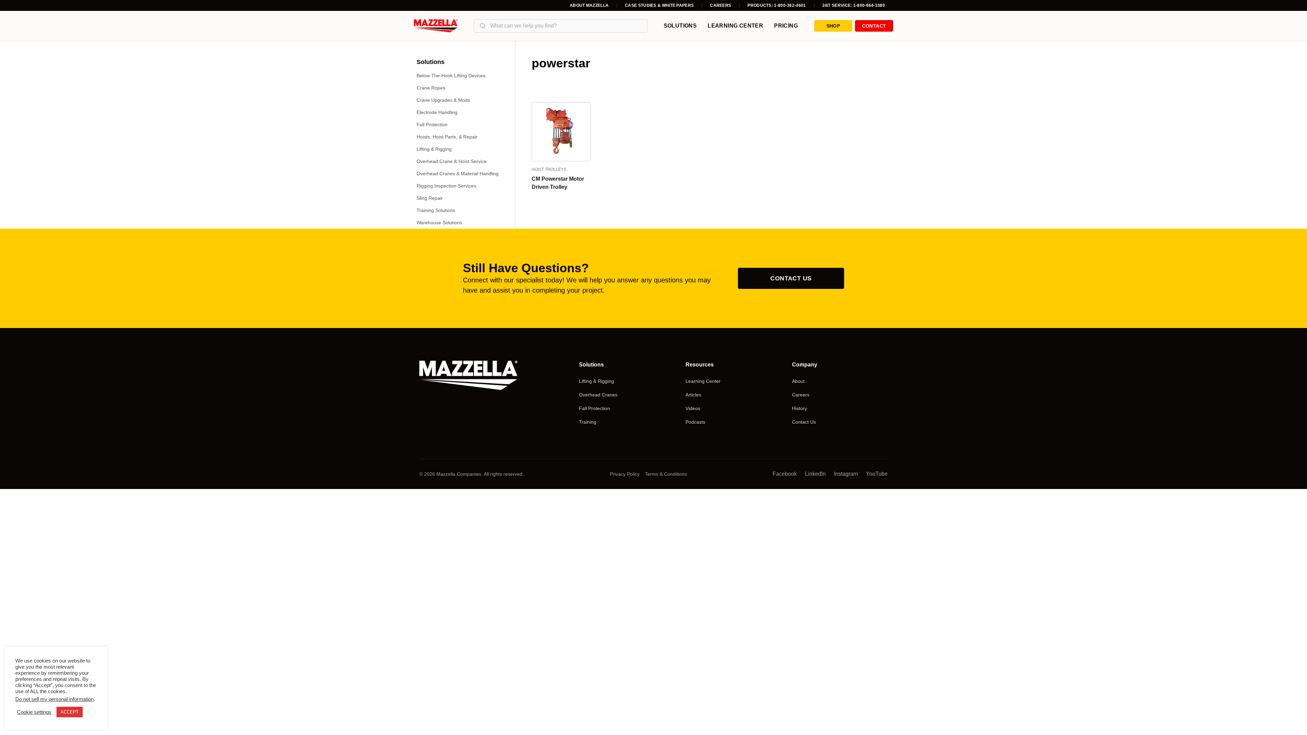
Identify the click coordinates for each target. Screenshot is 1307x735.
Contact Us (791, 278)
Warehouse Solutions (439, 222)
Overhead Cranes (598, 394)
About (798, 381)
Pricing (786, 26)
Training (587, 422)
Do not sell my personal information (54, 699)
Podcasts (695, 422)
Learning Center (735, 26)
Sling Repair (430, 198)
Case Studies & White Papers (659, 5)
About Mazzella (589, 5)
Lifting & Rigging (434, 149)
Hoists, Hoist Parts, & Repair (447, 137)
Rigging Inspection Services (446, 186)
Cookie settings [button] (34, 712)
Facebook (785, 474)
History (799, 408)
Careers (720, 5)
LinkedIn (815, 474)
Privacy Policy (625, 474)
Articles (693, 394)
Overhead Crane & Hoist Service (452, 161)
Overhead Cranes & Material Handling (458, 173)
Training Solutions (436, 210)
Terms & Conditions (666, 474)
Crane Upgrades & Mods (443, 100)
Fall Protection (432, 124)
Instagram (846, 474)
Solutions (680, 26)
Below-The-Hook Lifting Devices (451, 75)
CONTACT (874, 26)
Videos (692, 408)
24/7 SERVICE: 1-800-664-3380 (853, 5)
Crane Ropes (431, 88)
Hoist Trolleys (549, 169)
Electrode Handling (437, 112)
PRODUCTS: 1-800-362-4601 (776, 5)
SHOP (833, 26)
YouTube (877, 474)
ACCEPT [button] (70, 712)
